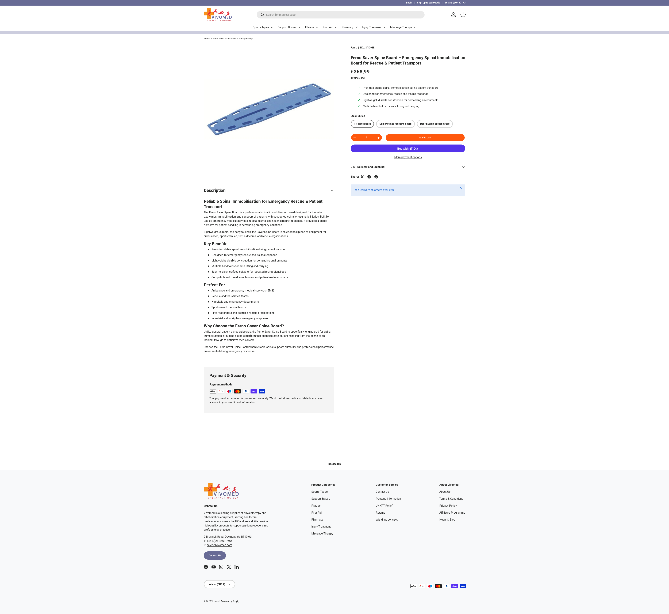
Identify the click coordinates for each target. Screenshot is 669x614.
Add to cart (425, 137)
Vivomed (216, 601)
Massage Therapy (401, 27)
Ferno (354, 47)
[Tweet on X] (362, 176)
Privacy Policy (448, 505)
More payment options (408, 157)
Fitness (309, 27)
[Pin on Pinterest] (376, 176)
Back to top (334, 464)
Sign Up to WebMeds (428, 2)
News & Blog (447, 519)
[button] (463, 14)
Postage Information (388, 498)
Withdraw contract (387, 519)
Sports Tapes (261, 27)
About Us (445, 491)
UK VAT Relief (384, 505)
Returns (380, 512)
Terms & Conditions (451, 498)
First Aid (328, 27)
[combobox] (341, 14)
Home (207, 38)
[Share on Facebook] (369, 176)
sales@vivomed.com (219, 545)
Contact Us (215, 555)
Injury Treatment (372, 27)
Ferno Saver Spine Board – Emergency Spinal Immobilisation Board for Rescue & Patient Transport (234, 38)
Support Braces (287, 27)
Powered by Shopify (230, 601)
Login (409, 2)
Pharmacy (348, 27)
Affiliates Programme (452, 512)
